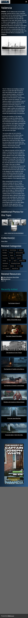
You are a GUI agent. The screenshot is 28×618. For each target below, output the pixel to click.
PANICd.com (11, 616)
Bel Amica (12, 258)
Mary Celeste (4, 250)
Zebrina (15, 260)
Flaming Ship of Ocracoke (15, 263)
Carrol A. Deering (13, 250)
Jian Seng (4, 260)
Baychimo (20, 250)
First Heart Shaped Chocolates (14, 336)
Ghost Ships (4, 241)
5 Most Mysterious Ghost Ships (11, 277)
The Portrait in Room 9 (14, 303)
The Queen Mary (5, 263)
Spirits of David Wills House (14, 319)
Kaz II (10, 260)
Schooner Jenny (22, 260)
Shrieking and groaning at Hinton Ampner (14, 402)
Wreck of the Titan (15, 268)
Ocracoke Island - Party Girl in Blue (14, 435)
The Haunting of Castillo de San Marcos (14, 369)
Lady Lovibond (18, 255)
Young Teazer (4, 255)
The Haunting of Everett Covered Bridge (14, 385)
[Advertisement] (14, 71)
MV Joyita (11, 252)
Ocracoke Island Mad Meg (14, 418)
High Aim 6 (19, 258)
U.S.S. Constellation (5, 268)
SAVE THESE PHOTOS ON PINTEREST (14, 233)
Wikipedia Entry (6, 279)
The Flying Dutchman (19, 252)
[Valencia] (14, 45)
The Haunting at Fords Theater (14, 352)
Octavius (11, 255)
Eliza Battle (4, 252)
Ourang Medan (5, 258)
